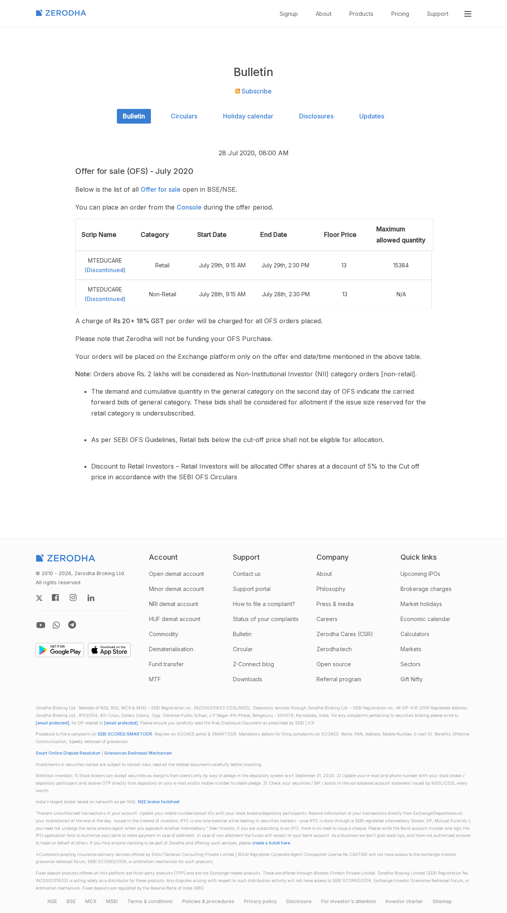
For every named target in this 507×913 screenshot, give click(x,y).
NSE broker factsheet (158, 801)
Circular (243, 649)
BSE (71, 901)
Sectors (410, 664)
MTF (155, 679)
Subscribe (256, 91)
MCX (91, 901)
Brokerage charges (426, 588)
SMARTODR (139, 734)
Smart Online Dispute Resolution (68, 753)
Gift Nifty (411, 679)
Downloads (247, 679)
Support (437, 13)
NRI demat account (173, 603)
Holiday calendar (248, 116)
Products (361, 13)
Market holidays (421, 603)
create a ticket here (271, 843)
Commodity (163, 634)
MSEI (112, 901)
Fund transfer (166, 664)
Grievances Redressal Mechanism (138, 753)
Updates (371, 116)
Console (189, 207)
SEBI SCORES (111, 734)
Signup (289, 13)
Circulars (184, 116)
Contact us (247, 573)
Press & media (335, 603)
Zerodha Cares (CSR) (344, 634)
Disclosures (316, 116)
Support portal (252, 588)
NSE (52, 901)
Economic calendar (425, 619)
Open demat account (176, 573)
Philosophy (330, 588)
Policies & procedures (208, 901)
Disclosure (299, 901)
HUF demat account (174, 619)
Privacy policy (260, 901)
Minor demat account (176, 588)
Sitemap (442, 901)
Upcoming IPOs (420, 573)
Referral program (338, 679)
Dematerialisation (171, 649)
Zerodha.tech (334, 649)
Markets (410, 649)
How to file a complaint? (264, 603)
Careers (326, 619)
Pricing (400, 13)
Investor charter (404, 901)
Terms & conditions (150, 901)
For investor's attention (348, 901)
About (324, 13)
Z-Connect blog (253, 664)
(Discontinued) (105, 270)
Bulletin (134, 116)
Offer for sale (161, 189)
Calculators (414, 634)
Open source (333, 664)
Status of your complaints (266, 619)
